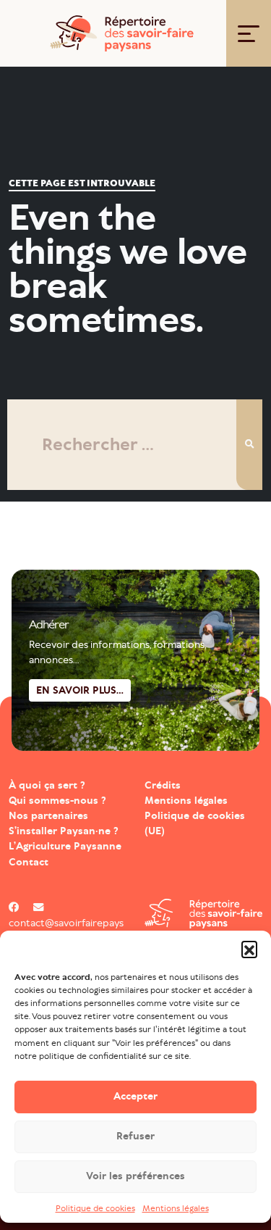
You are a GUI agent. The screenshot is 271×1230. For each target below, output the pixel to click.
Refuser (135, 1136)
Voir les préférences (135, 1176)
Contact (28, 862)
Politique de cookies (95, 1208)
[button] (249, 949)
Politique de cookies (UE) (195, 823)
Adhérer (49, 625)
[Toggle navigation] (248, 33)
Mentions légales (175, 1208)
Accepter (135, 1096)
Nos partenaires (48, 816)
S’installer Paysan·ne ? (64, 831)
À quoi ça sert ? (47, 785)
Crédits (163, 785)
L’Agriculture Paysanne (65, 846)
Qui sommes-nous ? (57, 800)
